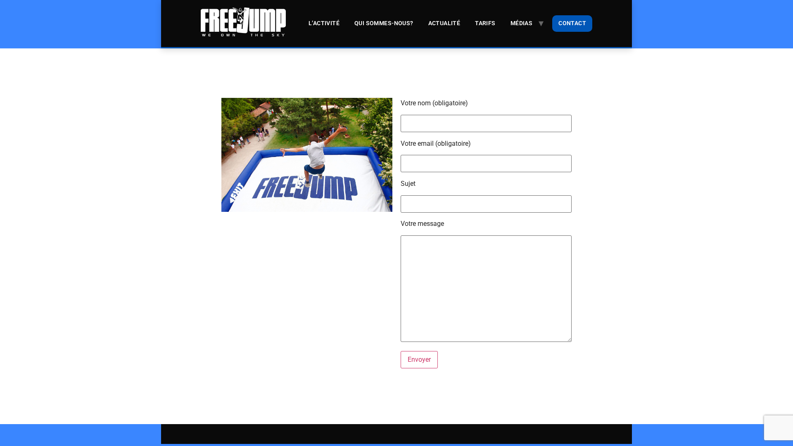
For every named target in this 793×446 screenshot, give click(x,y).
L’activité (324, 23)
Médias (521, 23)
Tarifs (485, 23)
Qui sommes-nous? (383, 23)
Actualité (444, 23)
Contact (572, 23)
